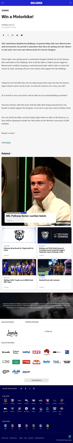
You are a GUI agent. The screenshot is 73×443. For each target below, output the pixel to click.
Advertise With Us (39, 438)
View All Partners (36, 380)
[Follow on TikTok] (21, 388)
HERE (8, 142)
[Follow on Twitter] (29, 388)
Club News (5, 10)
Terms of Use (5, 438)
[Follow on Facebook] (25, 388)
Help (25, 438)
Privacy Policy (13, 438)
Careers (21, 438)
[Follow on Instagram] (34, 388)
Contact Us (31, 438)
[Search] (70, 3)
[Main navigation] (3, 3)
